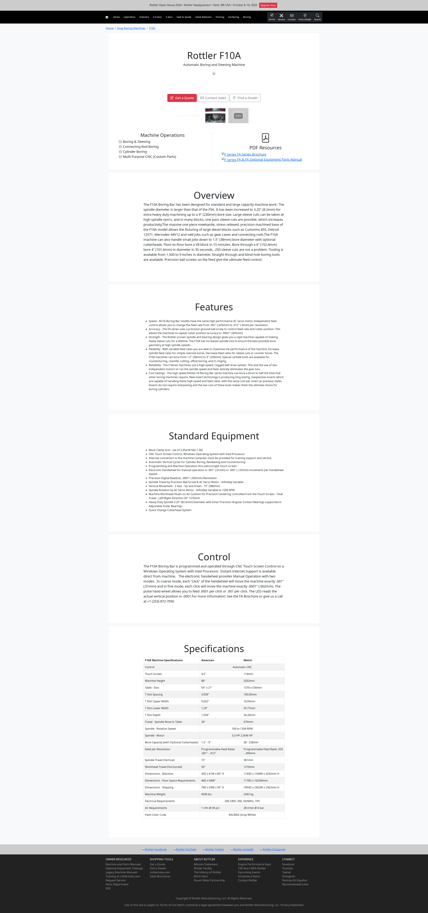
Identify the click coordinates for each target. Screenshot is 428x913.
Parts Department (117, 884)
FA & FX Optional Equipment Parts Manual (269, 159)
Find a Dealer (247, 98)
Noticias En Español (294, 880)
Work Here (201, 876)
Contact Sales (215, 98)
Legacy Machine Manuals (121, 872)
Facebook (288, 864)
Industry (144, 17)
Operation (129, 17)
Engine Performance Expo (254, 864)
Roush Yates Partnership (209, 880)
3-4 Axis (157, 17)
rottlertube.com (160, 872)
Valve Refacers (203, 17)
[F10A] (214, 73)
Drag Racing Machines (131, 28)
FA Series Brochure (251, 154)
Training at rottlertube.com (123, 876)
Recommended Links (295, 884)
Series (116, 17)
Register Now (268, 5)
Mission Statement (206, 864)
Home (109, 28)
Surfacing (233, 17)
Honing (220, 17)
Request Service (116, 880)
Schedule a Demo (249, 876)
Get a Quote (184, 98)
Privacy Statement (292, 905)
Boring (247, 17)
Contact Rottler (247, 880)
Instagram (288, 876)
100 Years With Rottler (252, 868)
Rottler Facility (203, 868)
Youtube (287, 868)
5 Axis (169, 17)
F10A (152, 28)
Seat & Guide (184, 17)
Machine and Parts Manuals (123, 864)
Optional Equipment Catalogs (124, 868)
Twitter (286, 872)
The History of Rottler (207, 872)
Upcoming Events (249, 872)
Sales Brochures (160, 876)
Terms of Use (168, 905)
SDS (108, 888)
